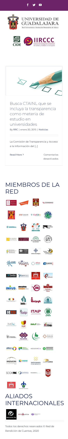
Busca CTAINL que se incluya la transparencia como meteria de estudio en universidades (33, 114)
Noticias (43, 129)
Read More (16, 154)
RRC (15, 129)
